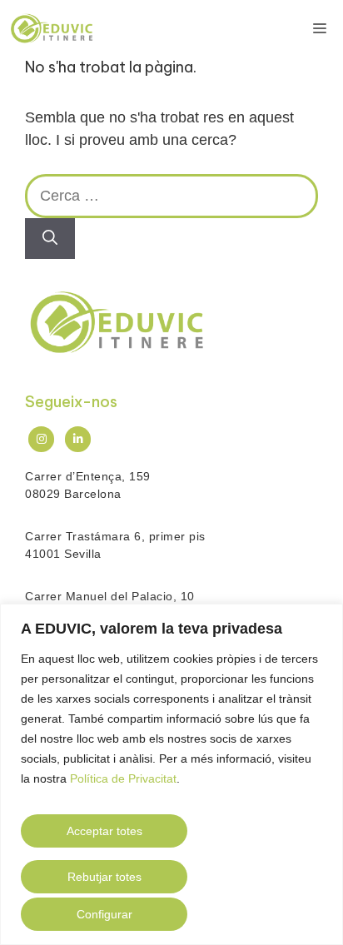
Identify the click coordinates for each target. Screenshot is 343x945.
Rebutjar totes (104, 876)
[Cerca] (50, 238)
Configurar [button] (104, 914)
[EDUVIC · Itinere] (51, 29)
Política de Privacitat (123, 778)
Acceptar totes (104, 831)
